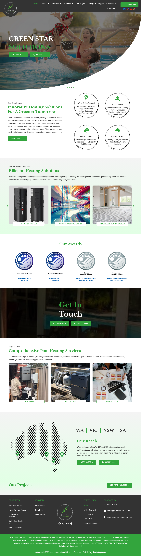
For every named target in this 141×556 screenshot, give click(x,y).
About (44, 4)
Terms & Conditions (91, 523)
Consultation (40, 514)
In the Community (90, 510)
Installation (39, 510)
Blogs (91, 4)
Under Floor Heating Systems (16, 522)
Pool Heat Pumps (15, 528)
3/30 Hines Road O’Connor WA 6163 (119, 517)
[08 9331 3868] (105, 504)
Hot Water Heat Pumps (17, 510)
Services (55, 4)
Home (37, 4)
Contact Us (111, 9)
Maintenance (40, 505)
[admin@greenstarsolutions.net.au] (105, 511)
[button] (67, 87)
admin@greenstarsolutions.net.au (119, 511)
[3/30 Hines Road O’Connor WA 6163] (105, 517)
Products (67, 4)
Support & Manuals (106, 4)
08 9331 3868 (112, 504)
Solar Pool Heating (15, 505)
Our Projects (81, 4)
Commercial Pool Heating (15, 515)
